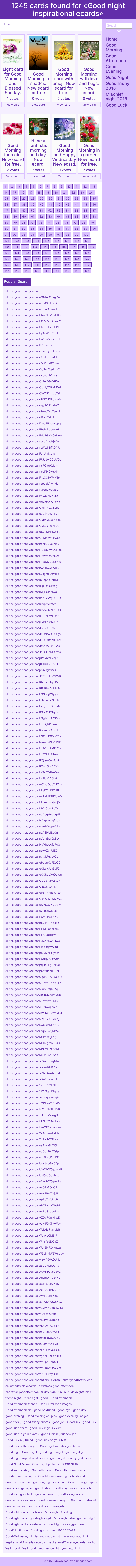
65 (68, 216)
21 (64, 192)
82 (23, 228)
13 (93, 186)
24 (91, 192)
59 (15, 216)
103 (26, 240)
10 (69, 186)
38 (24, 204)
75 (58, 222)
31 (59, 198)
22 (73, 192)
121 (17, 252)
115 (54, 246)
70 (15, 222)
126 (67, 252)
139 (17, 264)
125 (57, 252)
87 (67, 228)
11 (77, 186)
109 (87, 240)
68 (94, 216)
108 (77, 240)
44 (76, 204)
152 (56, 270)
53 (59, 210)
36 (6, 204)
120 (7, 252)
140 (27, 264)
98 (67, 234)
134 (57, 258)
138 (7, 264)
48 (15, 210)
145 (77, 264)
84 (41, 228)
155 (87, 270)
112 (25, 246)
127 (77, 252)
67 (85, 216)
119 (92, 246)
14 (6, 192)
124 (46, 252)
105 (46, 240)
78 (83, 222)
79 (92, 222)
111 (16, 246)
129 (7, 258)
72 (32, 222)
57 (94, 210)
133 (46, 258)
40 (41, 204)
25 (6, 198)
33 (76, 198)
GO (119, 31)
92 (14, 234)
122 (26, 252)
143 (57, 264)
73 (40, 222)
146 (87, 264)
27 (24, 198)
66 (76, 216)
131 (27, 258)
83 (32, 228)
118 (82, 246)
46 (94, 204)
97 (59, 234)
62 (41, 216)
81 (14, 228)
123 (36, 252)
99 (76, 234)
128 (87, 252)
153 (66, 270)
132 (36, 258)
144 (67, 264)
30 (50, 198)
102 (16, 240)
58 (6, 216)
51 (41, 210)
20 (56, 192)
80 (6, 228)
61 (32, 216)
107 (67, 240)
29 (41, 198)
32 (67, 198)
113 (35, 246)
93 (23, 234)
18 (39, 192)
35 (94, 198)
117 (73, 246)
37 (15, 204)
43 (67, 204)
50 (33, 210)
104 (36, 240)
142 (46, 264)
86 (59, 228)
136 (77, 258)
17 (31, 192)
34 (85, 198)
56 (85, 210)
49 (24, 210)
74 (49, 222)
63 (50, 216)
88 (76, 228)
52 (50, 210)
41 (50, 204)
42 (59, 204)
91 (6, 234)
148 (17, 270)
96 (50, 234)
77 (75, 222)
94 (32, 234)
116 (63, 246)
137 (87, 258)
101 (7, 240)
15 (14, 192)
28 (33, 198)
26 (15, 198)
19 (47, 192)
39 (33, 204)
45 (85, 204)
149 (27, 270)
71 (23, 222)
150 (37, 270)
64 (59, 216)
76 (66, 222)
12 (85, 186)
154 (77, 270)
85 (50, 228)
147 (7, 270)
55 (76, 210)
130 (17, 258)
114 (44, 246)
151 (47, 270)
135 (67, 258)
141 (37, 264)
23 (82, 192)
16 (22, 192)
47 (6, 210)
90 (94, 228)
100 (86, 234)
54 (67, 210)
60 (24, 216)
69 (6, 222)
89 (85, 228)
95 (41, 234)
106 (57, 240)
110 (7, 246)
